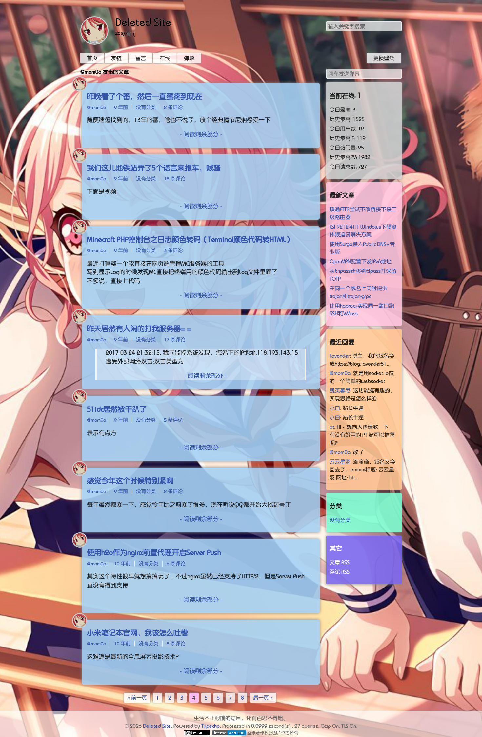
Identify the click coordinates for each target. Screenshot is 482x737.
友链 (116, 58)
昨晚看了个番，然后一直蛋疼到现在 (144, 96)
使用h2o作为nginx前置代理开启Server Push (154, 552)
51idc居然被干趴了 (117, 409)
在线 (165, 58)
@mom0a (96, 107)
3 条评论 (173, 250)
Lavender (340, 355)
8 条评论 (176, 643)
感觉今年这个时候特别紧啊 (130, 480)
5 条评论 (173, 419)
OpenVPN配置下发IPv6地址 (361, 261)
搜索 (396, 26)
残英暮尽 (340, 390)
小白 (335, 407)
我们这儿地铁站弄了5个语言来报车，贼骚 (154, 167)
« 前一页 (137, 697)
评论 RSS (340, 571)
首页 (92, 58)
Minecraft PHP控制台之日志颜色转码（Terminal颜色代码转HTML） (190, 239)
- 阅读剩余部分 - (201, 134)
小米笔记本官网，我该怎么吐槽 (137, 632)
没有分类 (146, 107)
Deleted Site (143, 22)
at (332, 426)
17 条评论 (174, 339)
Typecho (210, 725)
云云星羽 (340, 461)
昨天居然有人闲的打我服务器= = (139, 328)
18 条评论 (174, 178)
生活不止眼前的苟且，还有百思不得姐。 (241, 718)
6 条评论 (176, 563)
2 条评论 (173, 107)
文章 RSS (340, 562)
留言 (140, 58)
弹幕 (189, 58)
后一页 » (263, 697)
